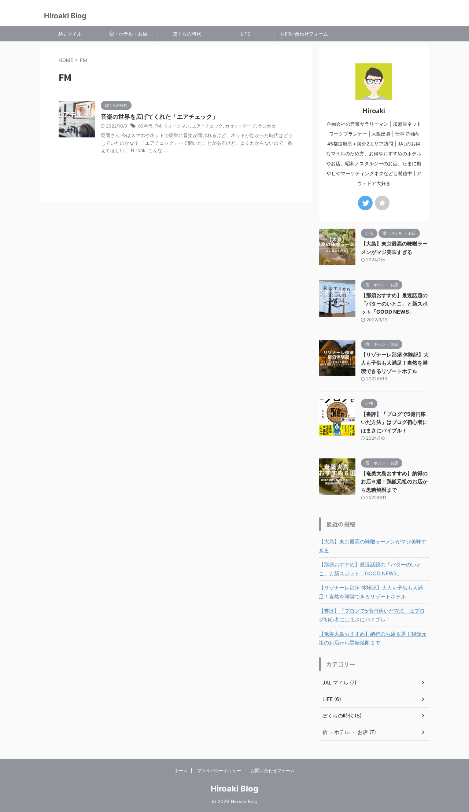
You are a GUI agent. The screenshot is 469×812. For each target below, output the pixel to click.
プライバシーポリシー (219, 770)
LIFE (245, 34)
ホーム (181, 770)
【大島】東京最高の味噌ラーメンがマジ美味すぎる (372, 545)
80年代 (145, 126)
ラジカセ (267, 126)
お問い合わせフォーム (304, 34)
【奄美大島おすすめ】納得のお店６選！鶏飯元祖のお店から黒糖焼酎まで (394, 481)
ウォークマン (176, 126)
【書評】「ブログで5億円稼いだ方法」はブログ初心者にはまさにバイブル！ (394, 422)
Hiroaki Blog (65, 15)
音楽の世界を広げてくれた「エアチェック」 (159, 116)
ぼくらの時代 (187, 34)
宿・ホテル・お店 (128, 34)
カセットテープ (240, 126)
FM (158, 126)
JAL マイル (70, 34)
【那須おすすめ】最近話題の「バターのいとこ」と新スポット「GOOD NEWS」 (394, 303)
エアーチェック (207, 126)
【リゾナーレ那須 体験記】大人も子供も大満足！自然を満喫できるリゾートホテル (395, 362)
